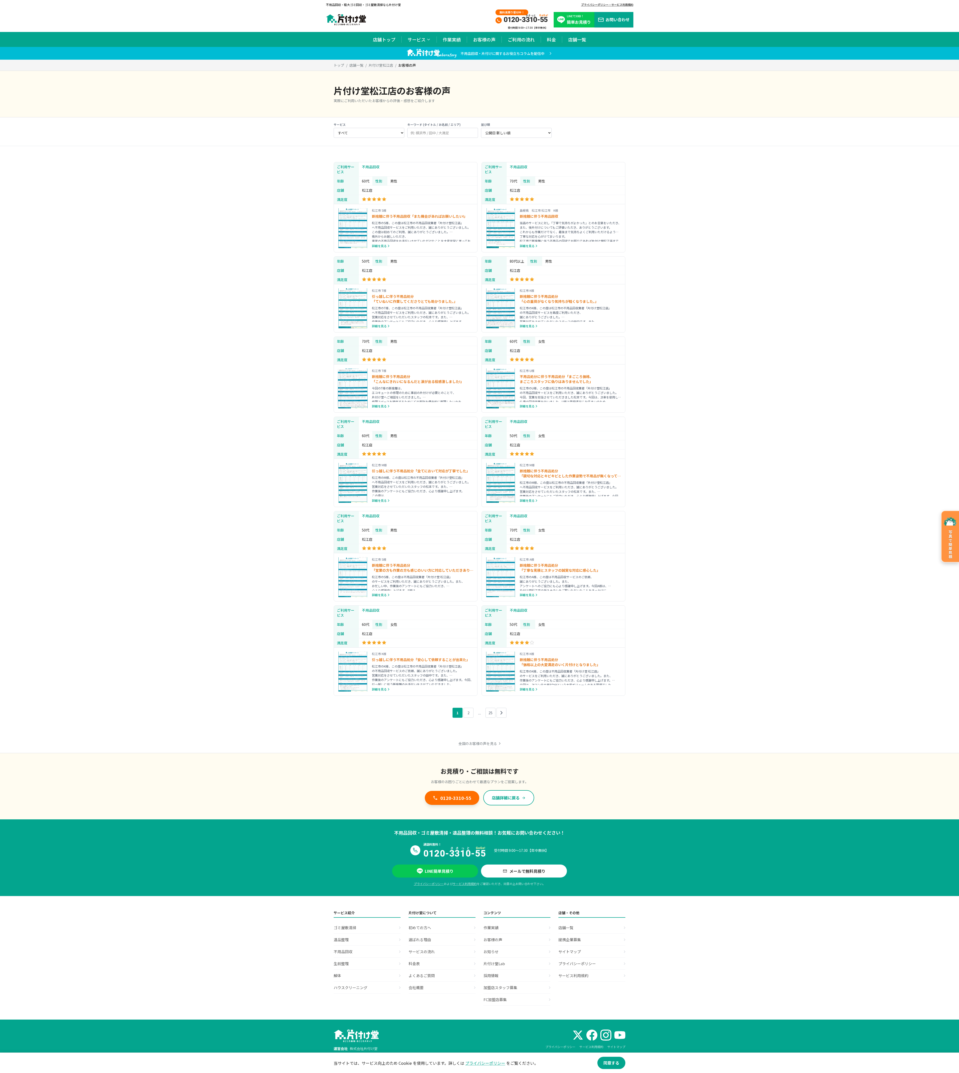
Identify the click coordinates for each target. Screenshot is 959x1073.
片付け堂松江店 (381, 65)
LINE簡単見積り (439, 871)
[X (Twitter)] (577, 1035)
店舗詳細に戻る (506, 798)
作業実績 (452, 39)
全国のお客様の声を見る (478, 743)
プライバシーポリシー (429, 884)
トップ (339, 65)
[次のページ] (501, 713)
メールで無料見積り (527, 871)
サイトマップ (616, 1047)
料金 (551, 39)
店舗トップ (384, 39)
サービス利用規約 (465, 884)
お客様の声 (484, 39)
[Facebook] (591, 1035)
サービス (417, 39)
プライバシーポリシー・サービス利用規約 (607, 4)
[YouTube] (619, 1035)
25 (490, 712)
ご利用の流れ (521, 39)
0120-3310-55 (455, 798)
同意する (611, 1063)
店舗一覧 (577, 39)
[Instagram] (605, 1035)
